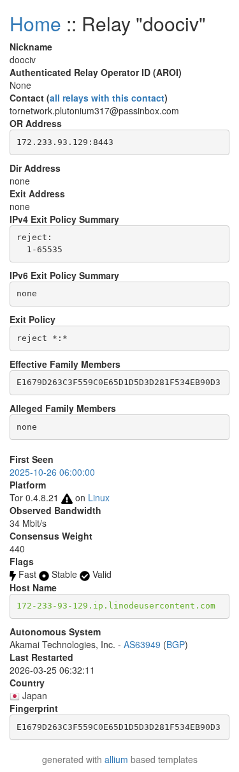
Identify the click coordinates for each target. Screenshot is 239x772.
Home (35, 23)
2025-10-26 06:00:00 (52, 471)
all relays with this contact (107, 97)
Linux (99, 497)
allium (116, 759)
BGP (175, 644)
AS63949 (142, 644)
